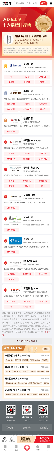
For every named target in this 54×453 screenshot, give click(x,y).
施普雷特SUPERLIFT (35, 383)
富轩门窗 (18, 360)
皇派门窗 (44, 360)
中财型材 (24, 372)
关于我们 (10, 427)
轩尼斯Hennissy (35, 360)
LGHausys (32, 372)
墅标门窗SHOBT (44, 395)
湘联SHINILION (11, 383)
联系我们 (44, 427)
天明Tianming (47, 383)
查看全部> (45, 355)
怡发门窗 (23, 395)
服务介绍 (27, 427)
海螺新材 (8, 372)
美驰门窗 (15, 395)
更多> (46, 349)
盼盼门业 (25, 360)
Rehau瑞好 (40, 372)
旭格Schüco (9, 360)
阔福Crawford (22, 383)
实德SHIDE (16, 372)
